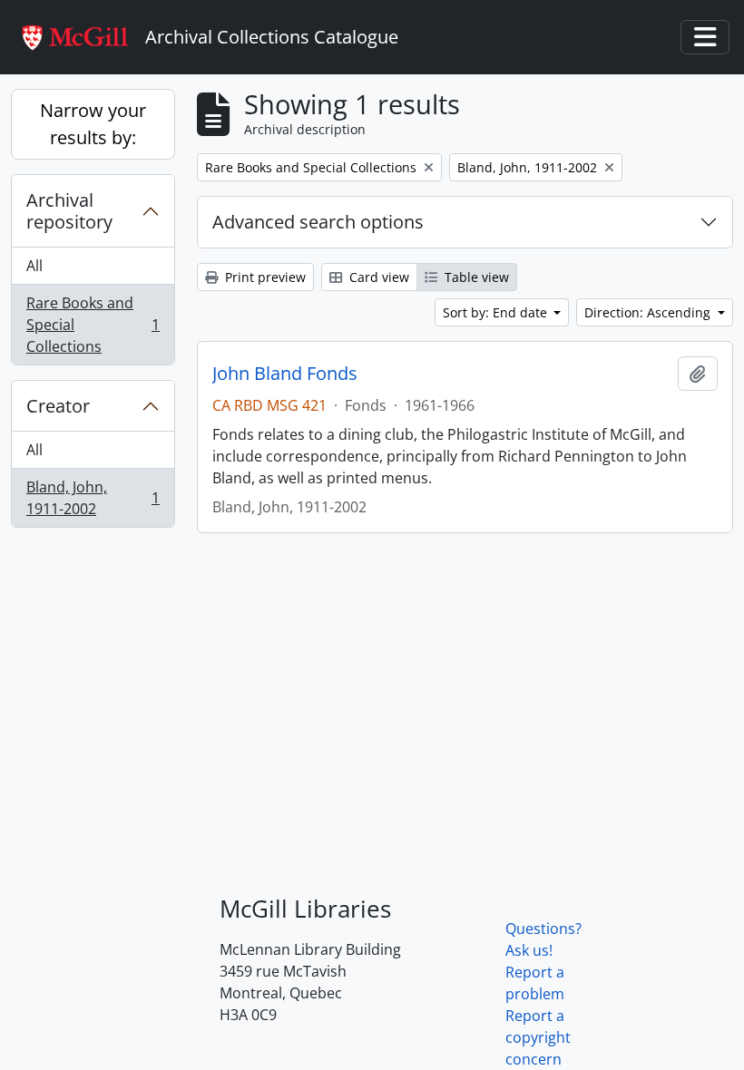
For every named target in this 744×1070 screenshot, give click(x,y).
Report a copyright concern (538, 1037)
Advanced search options (318, 221)
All (34, 266)
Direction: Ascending (649, 312)
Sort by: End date (497, 312)
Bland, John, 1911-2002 (92, 498)
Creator (58, 406)
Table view (475, 277)
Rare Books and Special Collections (92, 324)
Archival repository (69, 211)
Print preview (263, 277)
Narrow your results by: (93, 124)
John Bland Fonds (284, 373)
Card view (377, 277)
